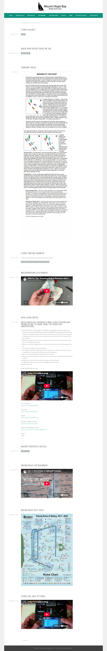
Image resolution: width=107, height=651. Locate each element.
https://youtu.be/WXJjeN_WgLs (29, 423)
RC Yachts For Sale (81, 15)
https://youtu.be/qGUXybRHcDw (29, 405)
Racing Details (20, 15)
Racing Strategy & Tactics (34, 446)
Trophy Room (94, 15)
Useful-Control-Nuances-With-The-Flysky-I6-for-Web (35, 262)
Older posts (25, 640)
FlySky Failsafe (28, 29)
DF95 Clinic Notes (29, 317)
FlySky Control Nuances (32, 253)
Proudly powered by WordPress (43, 648)
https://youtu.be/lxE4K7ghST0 (29, 411)
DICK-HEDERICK (25, 451)
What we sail (31, 15)
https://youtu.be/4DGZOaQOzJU (30, 417)
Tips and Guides (53, 15)
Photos (63, 15)
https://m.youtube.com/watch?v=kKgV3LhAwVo (34, 429)
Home (10, 15)
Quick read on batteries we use (36, 48)
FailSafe (23, 34)
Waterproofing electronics (34, 272)
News (70, 15)
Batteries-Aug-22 (25, 53)
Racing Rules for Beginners (34, 465)
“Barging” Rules (28, 67)
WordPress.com (67, 648)
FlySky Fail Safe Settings (33, 596)
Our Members (42, 15)
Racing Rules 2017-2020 (32, 510)
